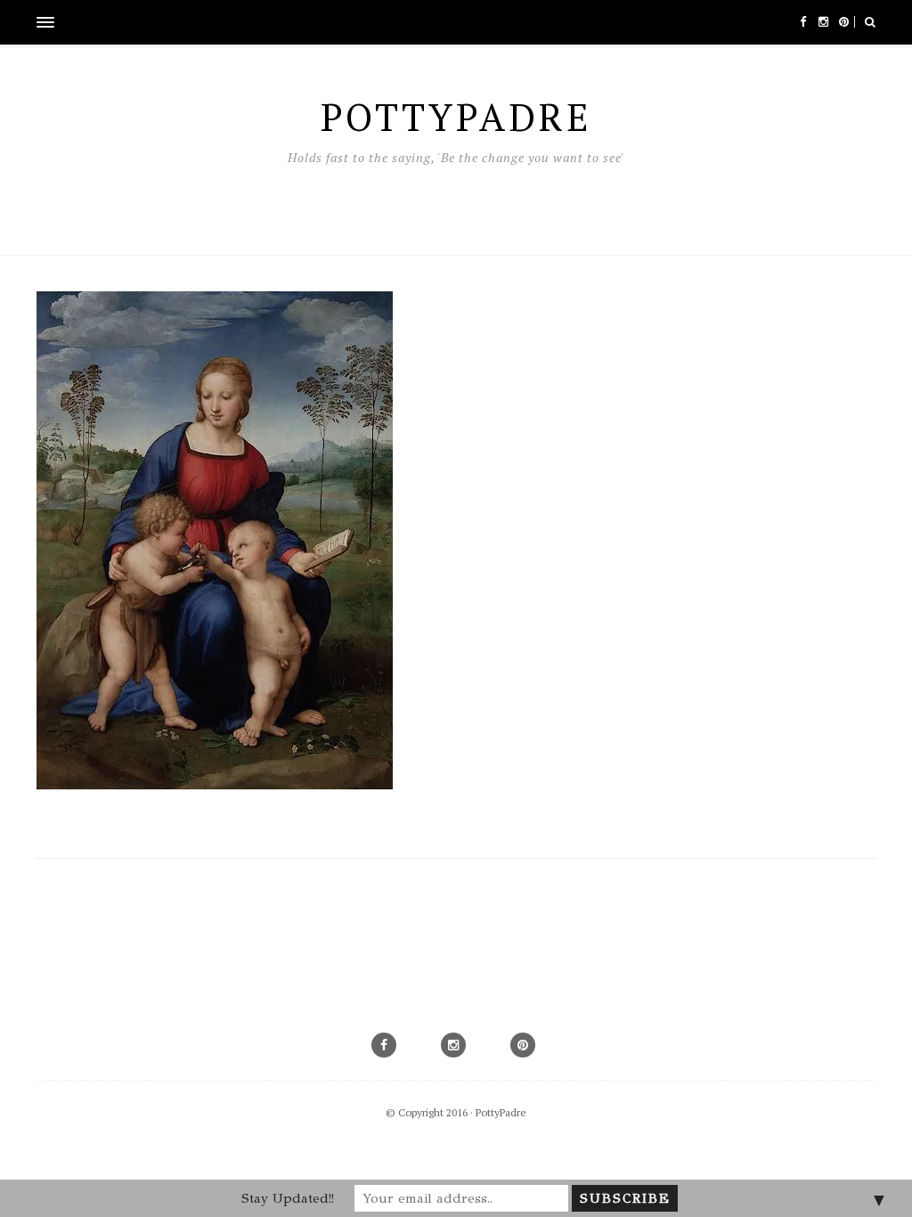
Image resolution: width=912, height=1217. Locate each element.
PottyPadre (501, 1112)
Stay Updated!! (287, 1198)
